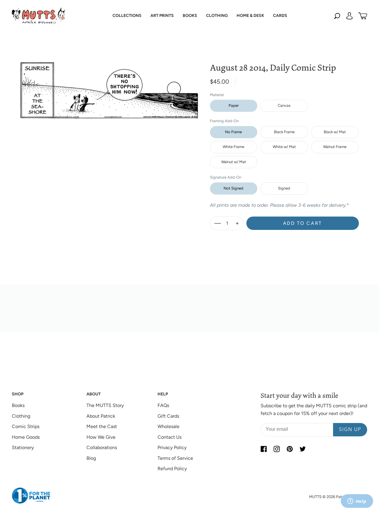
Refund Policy (172, 468)
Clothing (21, 416)
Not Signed (233, 188)
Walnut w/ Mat (233, 162)
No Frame (233, 132)
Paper (234, 105)
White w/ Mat (284, 146)
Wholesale (168, 426)
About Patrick (100, 416)
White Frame (233, 146)
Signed (284, 188)
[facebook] (263, 448)
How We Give (100, 437)
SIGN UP (350, 429)
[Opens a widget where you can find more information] (357, 501)
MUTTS (315, 496)
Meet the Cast (101, 426)
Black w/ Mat (335, 132)
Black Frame (284, 132)
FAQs (163, 405)
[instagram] (276, 448)
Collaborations (101, 447)
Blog (91, 458)
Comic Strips (25, 426)
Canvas (284, 105)
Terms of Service (175, 458)
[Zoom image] (109, 85)
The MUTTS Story (105, 405)
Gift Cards (168, 416)
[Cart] (363, 16)
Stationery (23, 447)
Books (18, 405)
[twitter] (302, 448)
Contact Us (170, 437)
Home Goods (26, 437)
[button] (127, 15)
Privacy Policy (172, 447)
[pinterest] (289, 448)
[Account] (349, 16)
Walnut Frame (334, 146)
